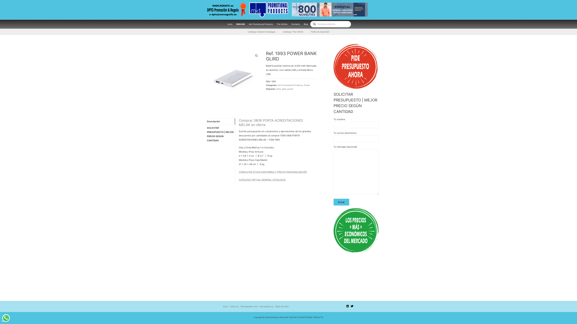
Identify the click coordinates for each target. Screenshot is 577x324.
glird (284, 89)
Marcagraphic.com (249, 306)
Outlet (307, 85)
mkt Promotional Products (290, 85)
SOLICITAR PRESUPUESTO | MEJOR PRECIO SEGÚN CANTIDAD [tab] (220, 134)
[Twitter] (352, 306)
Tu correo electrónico (345, 133)
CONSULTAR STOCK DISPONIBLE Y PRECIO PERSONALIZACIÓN (273, 172)
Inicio (225, 306)
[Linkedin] (347, 306)
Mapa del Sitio (282, 306)
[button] (256, 55)
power (290, 89)
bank (278, 89)
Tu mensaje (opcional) (345, 146)
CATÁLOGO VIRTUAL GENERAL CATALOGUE (262, 179)
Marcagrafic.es (266, 306)
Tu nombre (339, 119)
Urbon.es (234, 306)
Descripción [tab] (213, 121)
